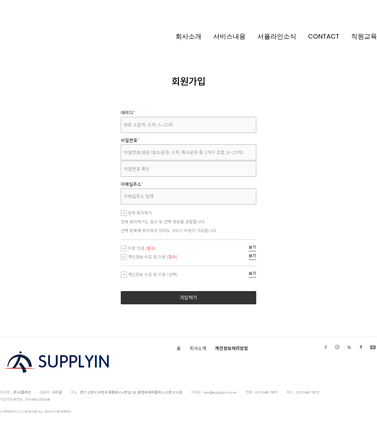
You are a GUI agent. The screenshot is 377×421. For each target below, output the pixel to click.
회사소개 (188, 36)
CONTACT (323, 36)
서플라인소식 (276, 36)
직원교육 (364, 36)
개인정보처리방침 (231, 348)
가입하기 (188, 298)
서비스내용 (229, 36)
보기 (252, 247)
